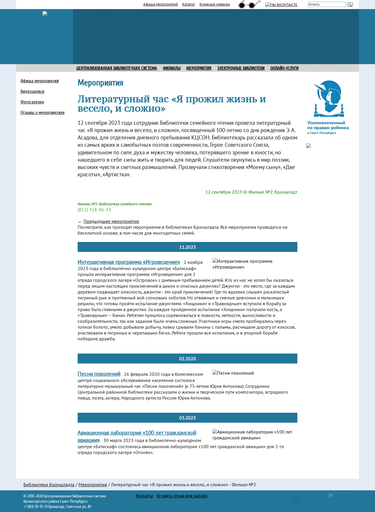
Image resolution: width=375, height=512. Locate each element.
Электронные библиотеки (241, 68)
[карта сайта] (295, 497)
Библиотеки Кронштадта (48, 484)
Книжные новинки (215, 4)
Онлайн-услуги (284, 68)
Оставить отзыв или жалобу (181, 496)
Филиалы (171, 68)
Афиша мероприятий (160, 4)
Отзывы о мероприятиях (42, 112)
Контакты (144, 496)
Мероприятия (93, 484)
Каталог (188, 4)
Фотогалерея (32, 102)
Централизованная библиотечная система (116, 68)
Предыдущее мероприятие (111, 221)
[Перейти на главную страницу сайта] (44, 13)
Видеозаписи (32, 91)
